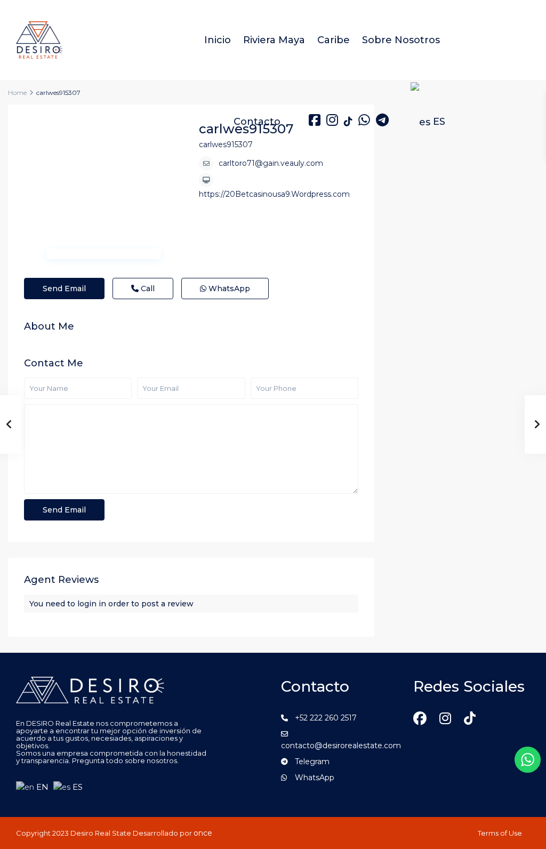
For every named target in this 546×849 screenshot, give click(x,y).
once (203, 833)
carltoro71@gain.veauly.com (271, 163)
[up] (527, 823)
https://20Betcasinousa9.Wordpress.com (274, 194)
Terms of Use (500, 833)
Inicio (217, 40)
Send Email (64, 288)
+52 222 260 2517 (326, 718)
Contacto (257, 121)
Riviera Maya (274, 40)
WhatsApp (228, 288)
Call (147, 288)
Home (17, 93)
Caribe (333, 40)
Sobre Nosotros (401, 40)
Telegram (312, 761)
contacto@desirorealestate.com (341, 745)
